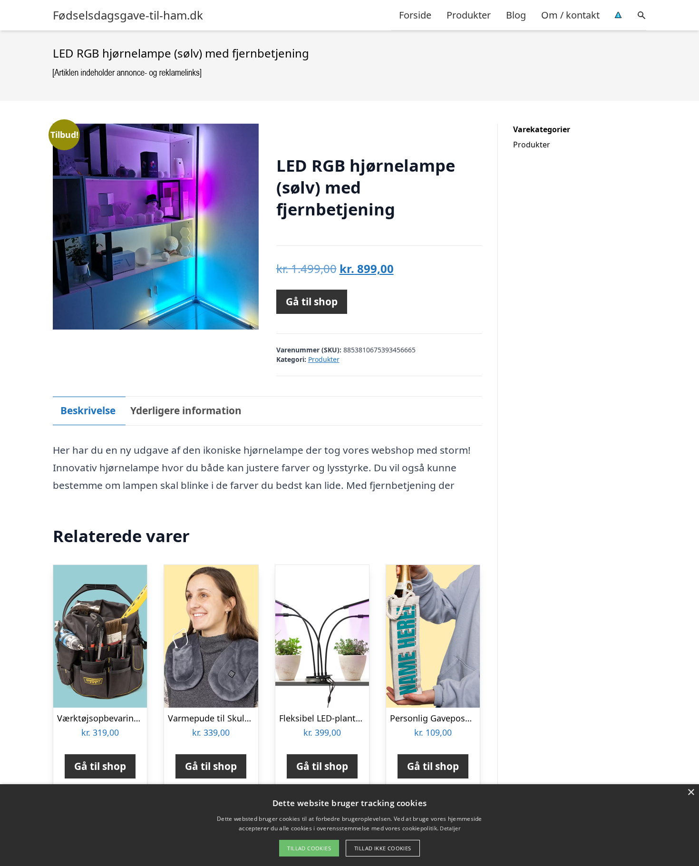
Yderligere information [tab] (186, 410)
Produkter (469, 15)
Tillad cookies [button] (309, 848)
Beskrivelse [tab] (88, 410)
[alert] (349, 825)
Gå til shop (312, 301)
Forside (415, 15)
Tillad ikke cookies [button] (382, 848)
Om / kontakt (570, 15)
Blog (516, 15)
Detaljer (450, 828)
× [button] (690, 792)
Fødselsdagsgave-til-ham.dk (128, 15)
